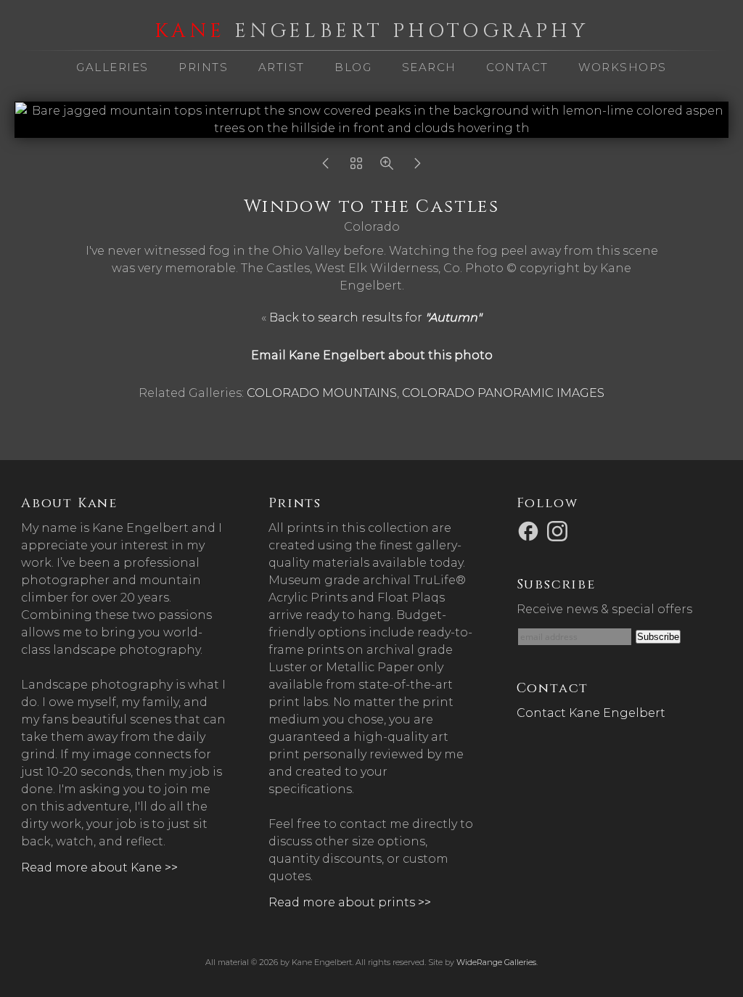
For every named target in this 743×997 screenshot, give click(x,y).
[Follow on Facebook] (530, 530)
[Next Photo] (417, 167)
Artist (281, 67)
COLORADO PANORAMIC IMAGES (503, 393)
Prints (203, 67)
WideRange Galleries (496, 962)
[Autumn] (356, 167)
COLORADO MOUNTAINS (322, 393)
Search (429, 67)
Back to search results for (375, 317)
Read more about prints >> (349, 902)
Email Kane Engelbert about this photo (372, 355)
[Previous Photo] (326, 167)
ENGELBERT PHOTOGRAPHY (371, 31)
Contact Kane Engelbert (591, 713)
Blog (353, 67)
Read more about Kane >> (99, 867)
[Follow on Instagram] (559, 530)
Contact (517, 67)
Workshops (622, 67)
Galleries (112, 67)
